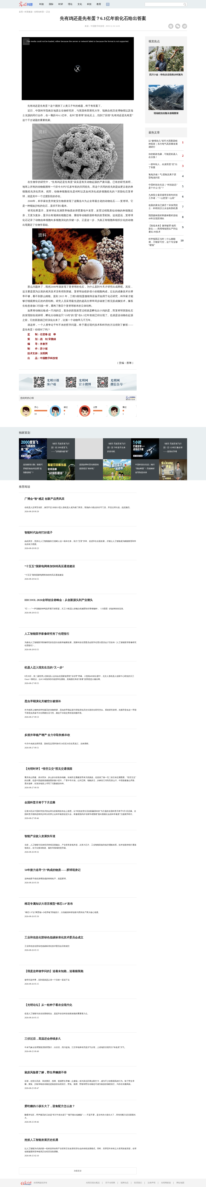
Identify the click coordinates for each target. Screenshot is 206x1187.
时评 (60, 4)
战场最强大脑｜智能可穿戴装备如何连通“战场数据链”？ (33, 469)
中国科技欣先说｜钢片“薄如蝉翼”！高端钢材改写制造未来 (145, 469)
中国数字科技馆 (97, 26)
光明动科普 (39, 12)
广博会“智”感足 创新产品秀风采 (44, 498)
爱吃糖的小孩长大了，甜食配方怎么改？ (50, 1106)
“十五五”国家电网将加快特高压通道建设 (50, 566)
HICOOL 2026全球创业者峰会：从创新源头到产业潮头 (59, 599)
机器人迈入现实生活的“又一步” (44, 667)
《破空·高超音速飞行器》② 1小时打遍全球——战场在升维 (172, 448)
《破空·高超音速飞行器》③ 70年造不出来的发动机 (116, 448)
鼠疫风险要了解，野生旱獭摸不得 (46, 1072)
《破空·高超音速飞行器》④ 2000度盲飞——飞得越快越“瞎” (60, 448)
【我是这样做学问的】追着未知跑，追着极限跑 (54, 971)
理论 (70, 4)
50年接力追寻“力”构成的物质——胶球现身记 (53, 869)
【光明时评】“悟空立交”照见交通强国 (48, 768)
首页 (21, 12)
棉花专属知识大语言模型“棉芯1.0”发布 (49, 903)
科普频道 (28, 12)
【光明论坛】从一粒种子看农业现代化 (48, 1004)
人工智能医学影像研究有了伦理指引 (47, 633)
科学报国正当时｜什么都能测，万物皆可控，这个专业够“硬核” (163, 242)
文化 (79, 4)
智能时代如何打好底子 (39, 532)
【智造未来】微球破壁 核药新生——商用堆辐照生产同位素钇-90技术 (163, 228)
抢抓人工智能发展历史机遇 (41, 1139)
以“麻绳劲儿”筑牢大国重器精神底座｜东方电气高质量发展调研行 (163, 144)
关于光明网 (110, 1183)
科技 (89, 4)
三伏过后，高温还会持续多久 (43, 1038)
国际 (51, 4)
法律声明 (151, 1183)
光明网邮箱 (166, 1183)
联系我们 (138, 1183)
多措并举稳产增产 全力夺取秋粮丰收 (47, 734)
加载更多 (78, 1171)
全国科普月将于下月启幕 (40, 802)
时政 (41, 4)
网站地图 (180, 1183)
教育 (99, 4)
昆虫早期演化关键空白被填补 (43, 701)
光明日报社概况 (93, 1183)
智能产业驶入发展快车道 (40, 836)
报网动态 (125, 1183)
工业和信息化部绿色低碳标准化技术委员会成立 (54, 937)
